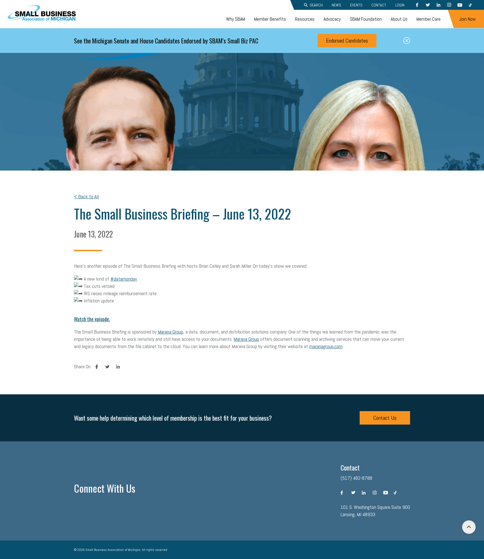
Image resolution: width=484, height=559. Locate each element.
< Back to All (86, 196)
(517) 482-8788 (356, 478)
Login (399, 5)
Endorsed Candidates (347, 40)
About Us (399, 19)
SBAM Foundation (366, 19)
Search (316, 5)
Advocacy (332, 19)
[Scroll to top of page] (469, 527)
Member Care (428, 19)
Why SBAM (235, 19)
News (336, 5)
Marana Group (170, 332)
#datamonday (123, 279)
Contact (378, 5)
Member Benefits (270, 19)
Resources (305, 19)
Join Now (467, 19)
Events (356, 5)
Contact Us (385, 417)
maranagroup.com (326, 346)
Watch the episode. (92, 319)
